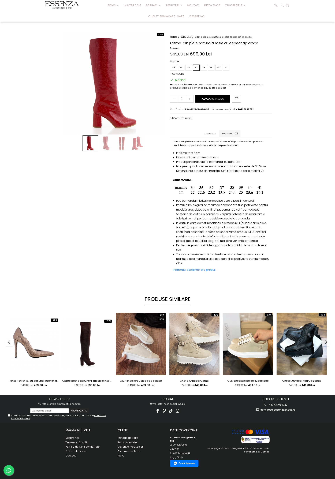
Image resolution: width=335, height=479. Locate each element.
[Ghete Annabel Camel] (194, 344)
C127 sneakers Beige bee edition (141, 381)
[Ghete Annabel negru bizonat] (302, 344)
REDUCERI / (187, 37)
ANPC (121, 455)
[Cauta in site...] (282, 5)
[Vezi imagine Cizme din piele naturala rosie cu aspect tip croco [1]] (106, 143)
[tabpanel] (114, 83)
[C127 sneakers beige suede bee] (248, 344)
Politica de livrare (76, 451)
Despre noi (197, 16)
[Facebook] (158, 411)
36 (188, 67)
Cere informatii (182, 118)
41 (226, 67)
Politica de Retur (128, 442)
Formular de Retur (129, 451)
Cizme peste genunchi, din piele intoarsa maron (87, 381)
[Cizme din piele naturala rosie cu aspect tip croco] (114, 83)
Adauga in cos (213, 99)
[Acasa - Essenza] (62, 5)
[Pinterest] (164, 411)
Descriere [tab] (210, 133)
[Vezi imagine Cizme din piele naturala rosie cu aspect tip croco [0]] (90, 143)
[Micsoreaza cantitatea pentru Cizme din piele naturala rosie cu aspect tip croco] (174, 99)
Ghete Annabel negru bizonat (301, 381)
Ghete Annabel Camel (194, 381)
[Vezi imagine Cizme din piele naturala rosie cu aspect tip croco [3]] (137, 143)
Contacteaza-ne (186, 463)
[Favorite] (236, 99)
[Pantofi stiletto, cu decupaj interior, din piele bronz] (34, 344)
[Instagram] (177, 411)
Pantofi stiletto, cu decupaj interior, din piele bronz (34, 381)
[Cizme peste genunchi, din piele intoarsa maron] (87, 344)
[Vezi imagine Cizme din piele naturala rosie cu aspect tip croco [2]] (122, 143)
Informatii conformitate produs (194, 270)
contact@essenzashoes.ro (278, 409)
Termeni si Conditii (76, 442)
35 (181, 67)
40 (218, 67)
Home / (175, 37)
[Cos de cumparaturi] (287, 5)
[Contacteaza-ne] (276, 5)
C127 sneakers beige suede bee (248, 381)
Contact (70, 455)
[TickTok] (171, 411)
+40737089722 (277, 404)
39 (211, 67)
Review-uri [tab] (230, 133)
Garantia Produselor (130, 446)
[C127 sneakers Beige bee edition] (141, 344)
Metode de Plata (128, 438)
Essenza (175, 48)
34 (173, 67)
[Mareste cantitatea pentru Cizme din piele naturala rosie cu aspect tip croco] (190, 99)
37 (196, 67)
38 (203, 67)
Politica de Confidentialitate (82, 446)
